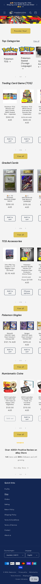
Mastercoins (12, 572)
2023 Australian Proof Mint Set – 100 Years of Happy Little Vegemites (10, 400)
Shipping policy (27, 576)
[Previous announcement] (4, 4)
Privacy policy (23, 572)
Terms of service (16, 576)
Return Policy (9, 509)
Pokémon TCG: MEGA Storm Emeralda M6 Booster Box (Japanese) (27, 110)
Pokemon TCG (8, 60)
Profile (7, 489)
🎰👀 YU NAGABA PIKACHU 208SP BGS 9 (10, 198)
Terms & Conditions (12, 520)
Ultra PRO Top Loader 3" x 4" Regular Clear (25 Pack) (10, 267)
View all (36, 41)
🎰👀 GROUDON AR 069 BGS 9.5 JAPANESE (27, 198)
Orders (7, 499)
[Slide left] (15, 76)
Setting (7, 504)
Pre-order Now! (20, 31)
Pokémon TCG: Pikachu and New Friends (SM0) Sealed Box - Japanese (10, 110)
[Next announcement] (36, 4)
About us (8, 535)
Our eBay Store (20, 468)
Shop (6, 494)
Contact (7, 530)
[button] (4, 12)
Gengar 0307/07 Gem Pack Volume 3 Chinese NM (27, 336)
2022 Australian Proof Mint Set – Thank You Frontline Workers (27, 400)
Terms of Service (11, 525)
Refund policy (33, 572)
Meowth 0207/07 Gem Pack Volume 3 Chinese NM (10, 336)
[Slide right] (25, 76)
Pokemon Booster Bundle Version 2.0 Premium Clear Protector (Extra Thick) (27, 269)
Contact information (22, 579)
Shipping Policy (10, 515)
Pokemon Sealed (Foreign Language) (26, 62)
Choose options (27, 292)
